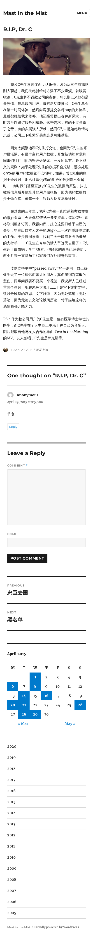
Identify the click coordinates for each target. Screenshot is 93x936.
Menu (82, 13)
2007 (11, 890)
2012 (11, 835)
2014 (11, 813)
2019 (11, 757)
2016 (11, 790)
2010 (11, 857)
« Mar (23, 723)
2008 (11, 879)
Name (12, 534)
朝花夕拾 (42, 350)
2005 (11, 912)
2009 (11, 868)
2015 (11, 802)
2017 (11, 779)
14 (24, 695)
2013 (11, 824)
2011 (11, 846)
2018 (11, 768)
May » (70, 723)
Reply (13, 427)
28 (24, 714)
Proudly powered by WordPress (56, 927)
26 (80, 705)
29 (35, 714)
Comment (17, 465)
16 (46, 695)
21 (24, 705)
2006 (11, 901)
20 (12, 705)
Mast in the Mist (25, 13)
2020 (11, 746)
